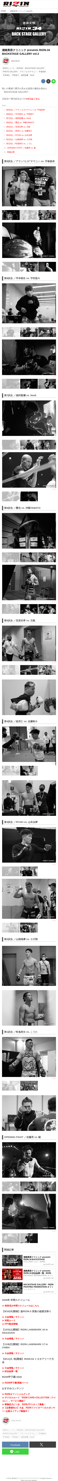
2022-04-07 (15, 61)
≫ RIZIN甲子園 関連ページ (15, 1383)
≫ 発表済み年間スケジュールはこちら (20, 1306)
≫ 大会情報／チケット (13, 1317)
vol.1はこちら (33, 99)
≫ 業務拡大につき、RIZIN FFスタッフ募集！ (24, 1404)
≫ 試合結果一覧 (10, 1371)
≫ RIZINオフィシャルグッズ (16, 1394)
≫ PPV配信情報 (10, 1324)
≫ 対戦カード (9, 1320)
